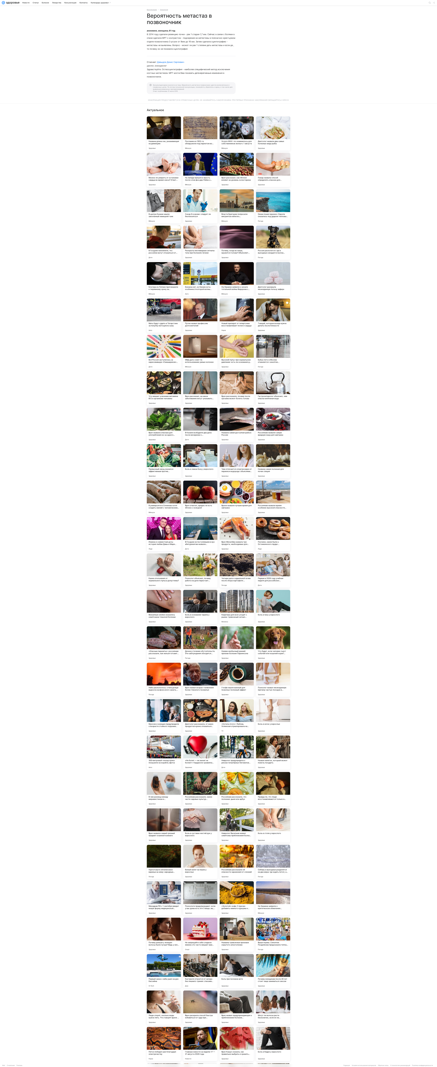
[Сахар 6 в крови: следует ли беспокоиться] (200, 206)
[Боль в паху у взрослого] (273, 607)
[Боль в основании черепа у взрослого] (200, 607)
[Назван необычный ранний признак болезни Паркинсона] (237, 643)
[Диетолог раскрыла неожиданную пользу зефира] (273, 279)
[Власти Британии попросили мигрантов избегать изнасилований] (237, 206)
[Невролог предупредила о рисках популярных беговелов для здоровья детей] (237, 753)
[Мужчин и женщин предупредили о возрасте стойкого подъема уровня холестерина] (164, 716)
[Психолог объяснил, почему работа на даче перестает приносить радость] (200, 570)
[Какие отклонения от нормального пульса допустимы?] (164, 570)
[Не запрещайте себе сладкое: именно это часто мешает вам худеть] (200, 935)
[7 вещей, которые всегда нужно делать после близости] (273, 316)
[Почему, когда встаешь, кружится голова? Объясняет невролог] (237, 243)
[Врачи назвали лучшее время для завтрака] (237, 498)
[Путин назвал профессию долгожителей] (200, 316)
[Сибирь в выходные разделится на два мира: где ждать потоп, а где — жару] (273, 862)
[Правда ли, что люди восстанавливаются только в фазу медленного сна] (273, 789)
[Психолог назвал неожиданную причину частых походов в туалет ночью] (273, 680)
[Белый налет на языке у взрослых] (200, 862)
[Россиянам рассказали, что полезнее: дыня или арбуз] (237, 789)
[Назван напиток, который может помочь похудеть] (273, 753)
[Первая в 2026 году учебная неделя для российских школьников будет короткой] (273, 570)
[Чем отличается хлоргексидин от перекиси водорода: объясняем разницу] (237, 461)
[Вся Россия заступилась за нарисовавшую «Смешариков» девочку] (164, 352)
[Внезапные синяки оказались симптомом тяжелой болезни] (164, 607)
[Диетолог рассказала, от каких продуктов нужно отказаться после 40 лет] (200, 716)
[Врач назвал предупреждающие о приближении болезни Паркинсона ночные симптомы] (237, 1008)
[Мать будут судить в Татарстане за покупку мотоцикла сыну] (164, 316)
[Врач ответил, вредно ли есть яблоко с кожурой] (200, 498)
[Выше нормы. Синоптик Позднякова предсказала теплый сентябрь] (273, 935)
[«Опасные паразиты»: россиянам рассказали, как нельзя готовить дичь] (164, 643)
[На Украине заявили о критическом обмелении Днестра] (273, 898)
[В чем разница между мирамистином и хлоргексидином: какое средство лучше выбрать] (164, 789)
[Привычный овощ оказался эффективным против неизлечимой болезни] (164, 461)
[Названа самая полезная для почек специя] (273, 461)
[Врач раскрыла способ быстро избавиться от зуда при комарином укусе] (200, 1008)
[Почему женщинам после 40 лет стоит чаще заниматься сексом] (273, 971)
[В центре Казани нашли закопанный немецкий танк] (164, 206)
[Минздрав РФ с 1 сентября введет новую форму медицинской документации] (164, 898)
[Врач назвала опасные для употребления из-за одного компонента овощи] (164, 425)
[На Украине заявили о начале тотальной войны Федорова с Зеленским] (237, 279)
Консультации (152, 10)
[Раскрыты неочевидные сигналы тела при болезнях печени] (200, 243)
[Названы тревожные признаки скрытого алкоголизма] (237, 935)
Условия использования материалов (364, 1065)
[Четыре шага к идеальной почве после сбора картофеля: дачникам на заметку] (237, 570)
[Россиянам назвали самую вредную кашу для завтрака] (273, 425)
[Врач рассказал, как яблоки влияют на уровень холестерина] (237, 170)
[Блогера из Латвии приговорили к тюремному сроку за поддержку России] (164, 279)
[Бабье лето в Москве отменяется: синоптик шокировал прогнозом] (273, 352)
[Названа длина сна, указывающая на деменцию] (164, 133)
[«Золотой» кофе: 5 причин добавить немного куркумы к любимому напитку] (237, 898)
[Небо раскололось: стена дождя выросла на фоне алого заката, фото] (164, 680)
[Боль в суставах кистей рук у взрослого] (200, 825)
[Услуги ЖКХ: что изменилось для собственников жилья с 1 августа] (237, 133)
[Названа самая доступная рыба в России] (237, 425)
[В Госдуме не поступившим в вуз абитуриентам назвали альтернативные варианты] (200, 534)
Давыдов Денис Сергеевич (170, 62)
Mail (3, 1065)
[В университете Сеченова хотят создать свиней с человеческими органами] (164, 498)
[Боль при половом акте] (237, 971)
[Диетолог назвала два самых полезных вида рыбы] (273, 133)
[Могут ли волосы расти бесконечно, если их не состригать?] (273, 1008)
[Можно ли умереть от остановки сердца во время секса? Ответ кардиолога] (164, 170)
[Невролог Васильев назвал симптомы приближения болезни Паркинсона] (237, 825)
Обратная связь (383, 1065)
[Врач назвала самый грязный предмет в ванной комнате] (164, 825)
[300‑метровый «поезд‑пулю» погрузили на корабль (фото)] (164, 753)
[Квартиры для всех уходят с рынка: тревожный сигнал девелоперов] (237, 607)
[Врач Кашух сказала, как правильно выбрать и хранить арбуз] (237, 1044)
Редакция (346, 1065)
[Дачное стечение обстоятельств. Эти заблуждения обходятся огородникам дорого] (200, 643)
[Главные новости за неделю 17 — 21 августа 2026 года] (200, 1044)
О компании (11, 1065)
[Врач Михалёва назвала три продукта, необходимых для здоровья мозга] (237, 534)
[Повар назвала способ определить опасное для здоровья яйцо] (273, 170)
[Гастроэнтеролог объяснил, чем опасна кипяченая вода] (273, 388)
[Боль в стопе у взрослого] (273, 825)
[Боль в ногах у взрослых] (273, 716)
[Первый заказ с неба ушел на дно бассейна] (164, 971)
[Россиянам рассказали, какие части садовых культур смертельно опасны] (200, 789)
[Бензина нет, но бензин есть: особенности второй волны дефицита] (200, 279)
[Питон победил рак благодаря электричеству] (164, 1044)
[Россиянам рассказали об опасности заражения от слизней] (237, 862)
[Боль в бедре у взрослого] (273, 1044)
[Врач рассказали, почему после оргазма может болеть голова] (237, 388)
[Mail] (3, 2)
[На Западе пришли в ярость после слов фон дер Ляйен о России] (200, 170)
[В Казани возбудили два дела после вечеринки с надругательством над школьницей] (200, 425)
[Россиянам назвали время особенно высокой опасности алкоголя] (273, 498)
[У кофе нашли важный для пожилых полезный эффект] (237, 680)
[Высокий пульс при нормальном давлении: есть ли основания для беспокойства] (237, 352)
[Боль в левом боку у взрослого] (200, 461)
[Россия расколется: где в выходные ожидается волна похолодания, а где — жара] (273, 243)
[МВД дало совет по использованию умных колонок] (200, 352)
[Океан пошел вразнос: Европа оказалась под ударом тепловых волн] (273, 206)
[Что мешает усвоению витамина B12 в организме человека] (164, 388)
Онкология (164, 10)
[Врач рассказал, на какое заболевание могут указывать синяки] (200, 388)
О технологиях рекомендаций (400, 1065)
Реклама (19, 1065)
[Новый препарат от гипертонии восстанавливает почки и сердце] (237, 316)
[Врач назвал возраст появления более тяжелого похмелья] (200, 680)
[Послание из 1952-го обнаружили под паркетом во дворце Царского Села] (200, 133)
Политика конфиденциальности (422, 1065)
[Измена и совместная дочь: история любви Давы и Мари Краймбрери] (164, 534)
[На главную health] (12, 2)
